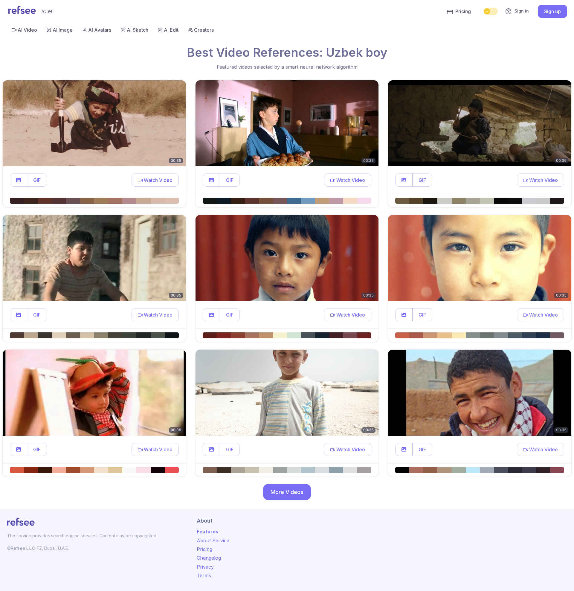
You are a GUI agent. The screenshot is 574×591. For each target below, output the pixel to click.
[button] (18, 180)
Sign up (552, 11)
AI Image (63, 30)
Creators (204, 30)
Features (207, 532)
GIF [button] (37, 180)
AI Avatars (99, 30)
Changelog (209, 558)
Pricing (463, 11)
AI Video (27, 30)
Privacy (205, 567)
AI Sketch (137, 30)
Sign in (517, 11)
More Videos (287, 492)
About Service (213, 541)
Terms (204, 575)
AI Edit (171, 30)
